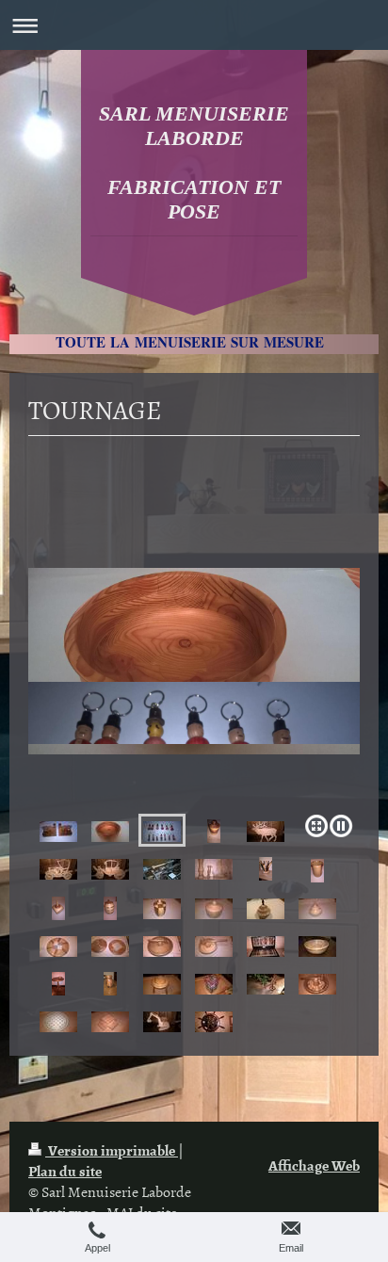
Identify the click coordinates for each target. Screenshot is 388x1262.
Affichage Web (314, 1165)
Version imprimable (111, 1150)
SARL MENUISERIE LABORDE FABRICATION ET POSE (194, 162)
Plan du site (65, 1170)
